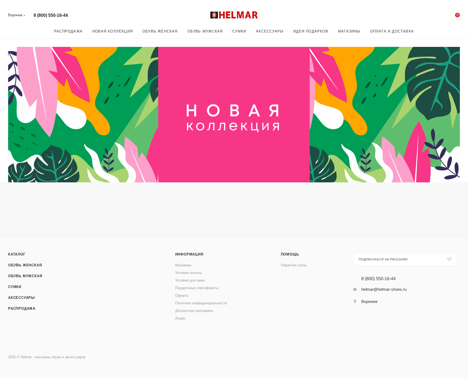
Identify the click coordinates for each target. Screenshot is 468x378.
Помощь (290, 254)
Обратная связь (294, 265)
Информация (189, 254)
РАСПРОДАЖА (21, 308)
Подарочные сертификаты (196, 288)
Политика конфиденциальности (201, 303)
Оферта (181, 295)
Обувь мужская (25, 276)
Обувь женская (25, 265)
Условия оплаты (188, 273)
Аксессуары (21, 298)
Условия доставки (190, 280)
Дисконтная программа (194, 311)
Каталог (16, 254)
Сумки (14, 287)
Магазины (183, 265)
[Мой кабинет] (435, 16)
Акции (180, 318)
